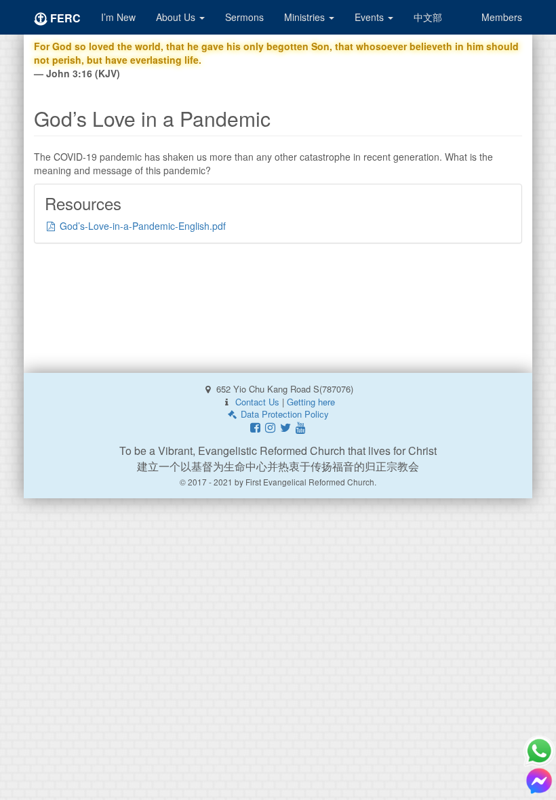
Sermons (244, 17)
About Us (177, 17)
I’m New (118, 17)
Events (370, 17)
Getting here (311, 401)
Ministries (305, 17)
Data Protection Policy (283, 413)
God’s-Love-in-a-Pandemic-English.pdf (141, 226)
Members (501, 17)
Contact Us (257, 401)
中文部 (428, 17)
